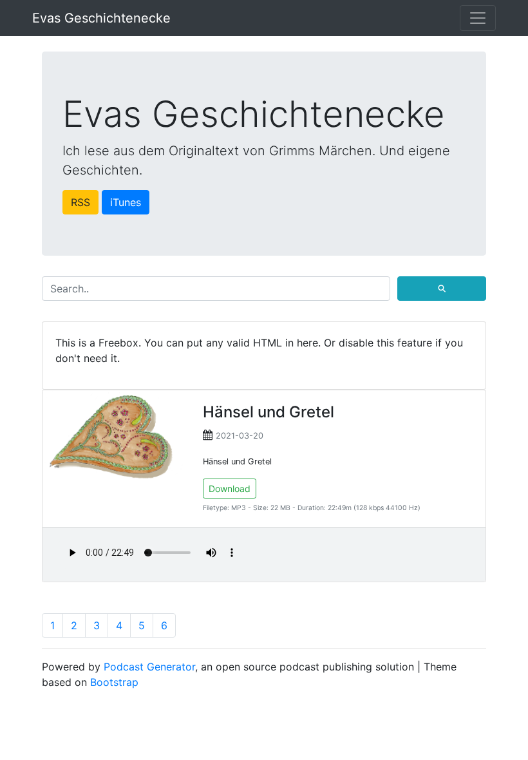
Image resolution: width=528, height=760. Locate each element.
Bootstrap (114, 682)
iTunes (125, 202)
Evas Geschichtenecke (101, 18)
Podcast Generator (149, 666)
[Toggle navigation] (478, 18)
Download (229, 488)
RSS (80, 202)
